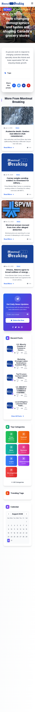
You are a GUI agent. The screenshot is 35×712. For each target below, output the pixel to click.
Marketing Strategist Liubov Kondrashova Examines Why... (21, 362)
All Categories (18, 482)
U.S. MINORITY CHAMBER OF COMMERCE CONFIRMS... (21, 390)
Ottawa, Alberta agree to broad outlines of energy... (17, 271)
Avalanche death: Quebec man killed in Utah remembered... (17, 133)
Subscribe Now (18, 320)
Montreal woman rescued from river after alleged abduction (17, 227)
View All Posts (16, 416)
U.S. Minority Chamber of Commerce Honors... (21, 347)
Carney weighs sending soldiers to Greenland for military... (17, 180)
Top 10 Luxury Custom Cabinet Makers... (21, 376)
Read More (8, 147)
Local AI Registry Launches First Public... (21, 404)
